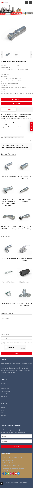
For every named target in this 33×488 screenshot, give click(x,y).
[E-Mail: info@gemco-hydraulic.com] (31, 129)
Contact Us (3, 418)
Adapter (3, 386)
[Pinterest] (13, 474)
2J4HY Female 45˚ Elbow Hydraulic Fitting (16, 145)
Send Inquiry (17, 99)
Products (3, 410)
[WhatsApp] (8, 474)
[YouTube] (16, 474)
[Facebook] (3, 474)
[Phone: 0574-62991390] (31, 123)
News (2, 412)
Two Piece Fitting (5, 391)
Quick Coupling (4, 394)
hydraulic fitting (9, 137)
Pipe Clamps (4, 396)
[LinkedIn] (5, 474)
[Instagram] (11, 474)
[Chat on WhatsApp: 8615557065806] (31, 126)
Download (3, 415)
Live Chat (17, 103)
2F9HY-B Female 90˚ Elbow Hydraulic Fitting (17, 147)
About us (3, 407)
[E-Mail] (18, 474)
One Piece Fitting (19, 137)
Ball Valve (3, 383)
